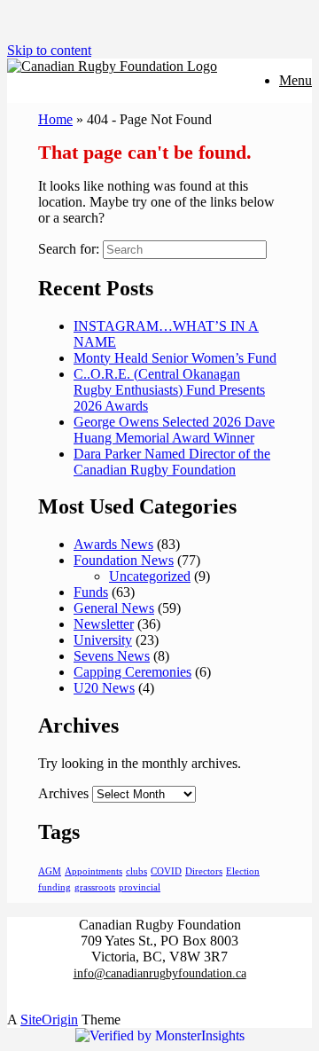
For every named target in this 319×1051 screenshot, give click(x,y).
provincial (139, 887)
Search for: (68, 248)
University (103, 639)
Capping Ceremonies (132, 671)
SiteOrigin (49, 1019)
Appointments (93, 871)
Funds (91, 592)
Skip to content (49, 50)
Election (243, 871)
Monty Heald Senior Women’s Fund (175, 357)
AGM (49, 871)
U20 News (104, 687)
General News (114, 608)
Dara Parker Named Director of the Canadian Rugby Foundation (172, 461)
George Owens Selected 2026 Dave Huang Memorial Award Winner (174, 429)
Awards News (113, 544)
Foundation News (124, 560)
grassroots (94, 887)
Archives (63, 793)
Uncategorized (150, 576)
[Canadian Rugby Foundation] (112, 66)
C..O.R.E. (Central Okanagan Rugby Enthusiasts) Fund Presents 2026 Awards (169, 389)
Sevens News (112, 655)
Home (55, 119)
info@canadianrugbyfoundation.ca (160, 973)
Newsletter (104, 623)
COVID (166, 871)
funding (54, 887)
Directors (203, 871)
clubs (136, 871)
